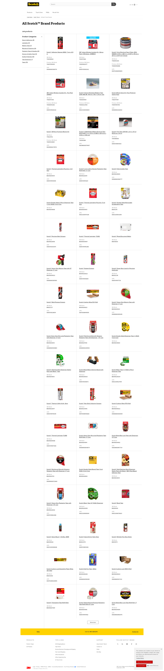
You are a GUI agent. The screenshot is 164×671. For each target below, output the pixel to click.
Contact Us (135, 631)
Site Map (99, 652)
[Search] (113, 4)
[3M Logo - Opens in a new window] (33, 4)
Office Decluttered (59, 654)
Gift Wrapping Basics (60, 644)
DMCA (49, 666)
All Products (29, 646)
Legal (34, 666)
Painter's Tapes (30, 644)
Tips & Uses (39, 12)
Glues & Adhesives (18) (28, 40)
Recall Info (56, 12)
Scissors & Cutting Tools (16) (29, 54)
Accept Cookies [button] (141, 665)
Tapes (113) (25, 62)
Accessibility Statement (57, 666)
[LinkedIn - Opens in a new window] (122, 644)
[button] (153, 665)
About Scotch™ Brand (102, 644)
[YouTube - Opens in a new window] (127, 644)
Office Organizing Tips (60, 657)
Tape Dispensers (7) (27, 59)
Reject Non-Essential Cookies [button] (144, 662)
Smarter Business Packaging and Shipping (65, 649)
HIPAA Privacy (44, 666)
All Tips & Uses (58, 660)
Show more (93, 622)
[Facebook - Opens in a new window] (131, 644)
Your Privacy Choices (69, 666)
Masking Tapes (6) (27, 45)
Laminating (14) (26, 43)
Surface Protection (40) (28, 56)
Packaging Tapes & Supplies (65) (30, 51)
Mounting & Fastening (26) (29, 48)
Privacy (38, 666)
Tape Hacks (58, 646)
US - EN (131, 4)
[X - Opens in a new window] (117, 644)
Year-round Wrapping (60, 652)
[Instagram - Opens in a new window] (136, 644)
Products (29, 12)
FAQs (47, 12)
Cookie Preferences (81, 666)
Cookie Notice (140, 658)
